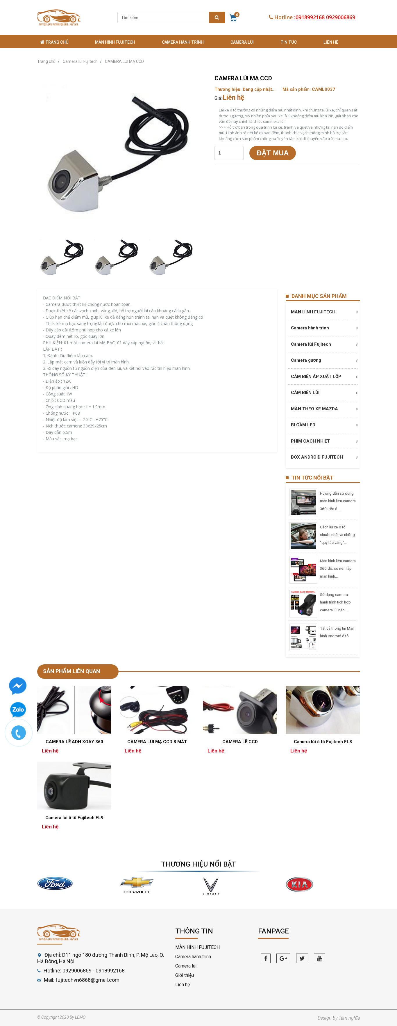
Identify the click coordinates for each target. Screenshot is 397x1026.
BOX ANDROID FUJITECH (317, 457)
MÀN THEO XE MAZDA (314, 408)
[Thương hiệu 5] (211, 885)
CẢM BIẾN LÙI (305, 392)
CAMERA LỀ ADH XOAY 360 (74, 741)
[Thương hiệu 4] (137, 884)
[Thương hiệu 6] (299, 884)
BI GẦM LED (303, 424)
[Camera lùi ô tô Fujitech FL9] (74, 785)
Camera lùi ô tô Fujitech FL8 (323, 741)
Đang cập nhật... (259, 89)
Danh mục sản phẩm (319, 296)
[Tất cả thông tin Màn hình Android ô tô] (303, 637)
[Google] (283, 958)
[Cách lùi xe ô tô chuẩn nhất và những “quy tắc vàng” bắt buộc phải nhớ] (303, 535)
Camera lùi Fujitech (311, 344)
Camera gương (306, 360)
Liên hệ (330, 42)
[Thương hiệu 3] (55, 883)
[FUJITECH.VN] (59, 17)
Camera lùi (242, 42)
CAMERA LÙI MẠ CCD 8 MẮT (157, 741)
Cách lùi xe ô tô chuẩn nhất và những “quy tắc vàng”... (337, 535)
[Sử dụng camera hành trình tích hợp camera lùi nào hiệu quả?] (303, 603)
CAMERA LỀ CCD (240, 741)
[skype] (302, 958)
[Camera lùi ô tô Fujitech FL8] (323, 709)
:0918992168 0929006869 (324, 17)
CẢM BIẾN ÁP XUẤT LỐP (316, 376)
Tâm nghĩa (349, 1018)
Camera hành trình (183, 42)
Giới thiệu (184, 975)
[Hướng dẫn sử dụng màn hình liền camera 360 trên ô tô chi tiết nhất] (303, 502)
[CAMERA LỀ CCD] (240, 709)
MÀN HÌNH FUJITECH (115, 42)
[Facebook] (266, 958)
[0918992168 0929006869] (21, 735)
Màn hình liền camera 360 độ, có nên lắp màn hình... (338, 568)
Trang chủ (56, 42)
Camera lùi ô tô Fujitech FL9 (74, 817)
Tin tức (288, 42)
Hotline (283, 17)
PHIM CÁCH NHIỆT (310, 441)
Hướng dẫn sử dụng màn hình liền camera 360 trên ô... (338, 501)
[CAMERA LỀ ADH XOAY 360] (74, 709)
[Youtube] (319, 958)
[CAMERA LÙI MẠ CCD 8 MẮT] (157, 709)
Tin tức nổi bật (312, 478)
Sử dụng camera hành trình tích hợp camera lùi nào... (335, 602)
